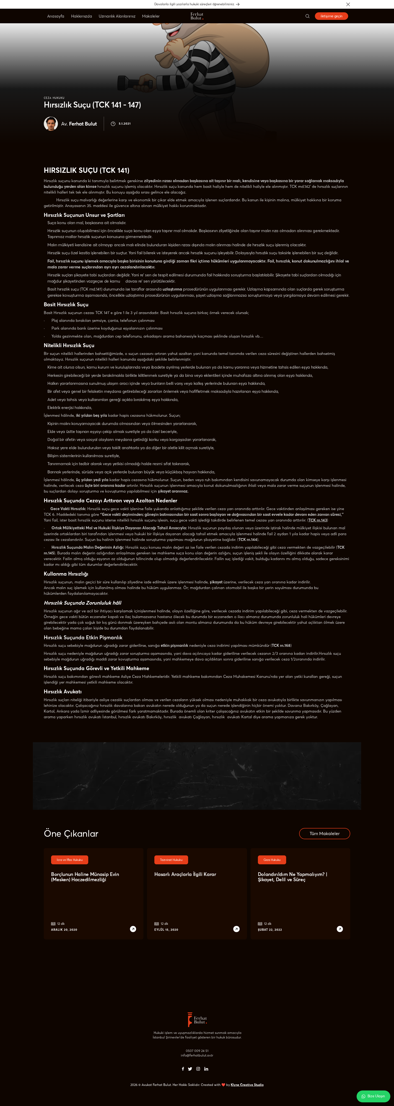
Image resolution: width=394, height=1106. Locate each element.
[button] (348, 4)
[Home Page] (197, 16)
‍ (183, 1069)
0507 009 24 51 (197, 1051)
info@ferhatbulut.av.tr (197, 1055)
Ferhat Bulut (79, 123)
